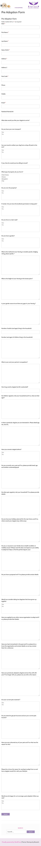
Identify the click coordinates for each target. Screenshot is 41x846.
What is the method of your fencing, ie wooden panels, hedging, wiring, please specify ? (19, 253)
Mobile (3, 94)
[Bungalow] (20, 179)
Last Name (4, 41)
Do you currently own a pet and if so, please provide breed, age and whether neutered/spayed (19, 466)
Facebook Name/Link (7, 111)
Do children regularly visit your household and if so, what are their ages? (20, 397)
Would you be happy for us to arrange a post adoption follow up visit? (20, 797)
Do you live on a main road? (9, 220)
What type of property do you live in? (12, 172)
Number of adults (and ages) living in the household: (16, 328)
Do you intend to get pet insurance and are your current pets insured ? (18, 716)
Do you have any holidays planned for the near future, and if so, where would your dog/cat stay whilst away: (19, 520)
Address (4, 59)
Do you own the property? (9, 188)
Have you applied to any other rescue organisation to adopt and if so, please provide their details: (20, 618)
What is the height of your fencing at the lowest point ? (17, 278)
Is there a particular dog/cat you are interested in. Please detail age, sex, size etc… (20, 423)
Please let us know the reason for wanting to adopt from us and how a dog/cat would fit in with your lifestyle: (19, 770)
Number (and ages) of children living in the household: (17, 337)
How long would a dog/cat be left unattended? (14, 387)
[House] (20, 177)
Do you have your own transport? (11, 129)
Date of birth (5, 50)
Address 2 (4, 67)
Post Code (4, 76)
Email (3, 103)
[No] (20, 134)
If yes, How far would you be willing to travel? (14, 163)
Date (3, 24)
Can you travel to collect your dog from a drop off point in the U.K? (19, 146)
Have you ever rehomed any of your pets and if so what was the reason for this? (19, 743)
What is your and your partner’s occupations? (14, 362)
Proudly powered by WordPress (11, 842)
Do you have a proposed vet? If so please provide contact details (19, 574)
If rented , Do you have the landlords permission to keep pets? (19, 204)
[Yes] (20, 132)
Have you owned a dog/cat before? (11, 449)
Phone (3, 85)
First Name (4, 32)
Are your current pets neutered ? (10, 699)
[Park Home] (20, 175)
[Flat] (20, 181)
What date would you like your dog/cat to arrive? (15, 120)
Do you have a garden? (8, 236)
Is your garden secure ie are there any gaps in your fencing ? (18, 303)
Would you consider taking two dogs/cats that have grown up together (18, 600)
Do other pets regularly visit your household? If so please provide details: (20, 493)
